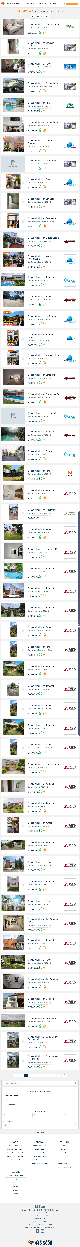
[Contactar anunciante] (44, 33)
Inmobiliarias (43, 4)
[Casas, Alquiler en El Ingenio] (13, 434)
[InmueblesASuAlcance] (70, 28)
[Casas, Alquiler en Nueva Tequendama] (13, 259)
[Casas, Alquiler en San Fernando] (13, 981)
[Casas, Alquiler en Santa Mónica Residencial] (13, 1040)
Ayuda (64, 1160)
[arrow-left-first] (16, 1075)
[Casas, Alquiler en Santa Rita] (13, 377)
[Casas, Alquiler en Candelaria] (13, 220)
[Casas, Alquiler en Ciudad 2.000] (13, 551)
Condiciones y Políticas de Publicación (40, 1213)
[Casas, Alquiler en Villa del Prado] (13, 338)
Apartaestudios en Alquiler (40, 1153)
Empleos (15, 1186)
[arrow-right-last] (64, 1075)
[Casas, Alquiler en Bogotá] (13, 453)
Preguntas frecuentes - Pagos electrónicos (40, 1224)
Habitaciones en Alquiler (40, 1156)
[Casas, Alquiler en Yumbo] (13, 825)
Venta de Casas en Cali (15, 1145)
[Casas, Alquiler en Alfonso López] (13, 357)
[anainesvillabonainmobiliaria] (70, 106)
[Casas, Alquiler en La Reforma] (13, 164)
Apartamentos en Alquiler (40, 1145)
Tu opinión (79, 622)
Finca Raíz (30, 4)
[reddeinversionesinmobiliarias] (70, 493)
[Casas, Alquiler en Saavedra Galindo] (13, 46)
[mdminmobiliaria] (70, 67)
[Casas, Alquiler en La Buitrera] (13, 1020)
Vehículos (15, 1183)
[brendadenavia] (70, 513)
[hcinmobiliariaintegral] (70, 241)
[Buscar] (75, 1083)
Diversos (15, 1190)
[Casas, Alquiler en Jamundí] (13, 279)
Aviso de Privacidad (40, 1219)
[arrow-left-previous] (22, 1075)
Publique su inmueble (72, 4)
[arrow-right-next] (58, 1075)
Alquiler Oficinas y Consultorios (40, 1160)
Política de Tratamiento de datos (40, 1216)
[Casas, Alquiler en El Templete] (13, 512)
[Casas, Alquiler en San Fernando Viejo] (13, 923)
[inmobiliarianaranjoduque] (70, 145)
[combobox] (40, 1083)
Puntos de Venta (64, 1149)
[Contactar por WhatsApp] (41, 33)
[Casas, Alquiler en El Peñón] (13, 1001)
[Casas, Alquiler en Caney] (13, 181)
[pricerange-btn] (65, 1115)
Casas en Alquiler (40, 1149)
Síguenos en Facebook (64, 1163)
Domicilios (64, 1153)
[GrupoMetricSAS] (70, 474)
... (54, 1075)
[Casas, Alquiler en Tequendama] (13, 85)
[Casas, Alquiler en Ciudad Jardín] (13, 27)
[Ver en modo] (33, 16)
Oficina (64, 1145)
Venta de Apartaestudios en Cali (15, 1153)
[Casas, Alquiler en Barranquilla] (13, 416)
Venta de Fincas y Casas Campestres (16, 1160)
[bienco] (70, 280)
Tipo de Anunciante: (8, 1121)
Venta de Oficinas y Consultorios (15, 1156)
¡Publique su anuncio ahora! (15, 1176)
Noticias (53, 4)
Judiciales (15, 1193)
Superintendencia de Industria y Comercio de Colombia (40, 1227)
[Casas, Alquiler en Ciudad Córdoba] (13, 144)
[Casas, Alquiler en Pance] (13, 66)
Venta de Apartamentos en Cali (15, 1149)
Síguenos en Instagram (64, 1167)
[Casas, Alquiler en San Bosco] (13, 201)
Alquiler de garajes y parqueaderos (40, 1163)
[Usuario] (63, 4)
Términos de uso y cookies (40, 1222)
